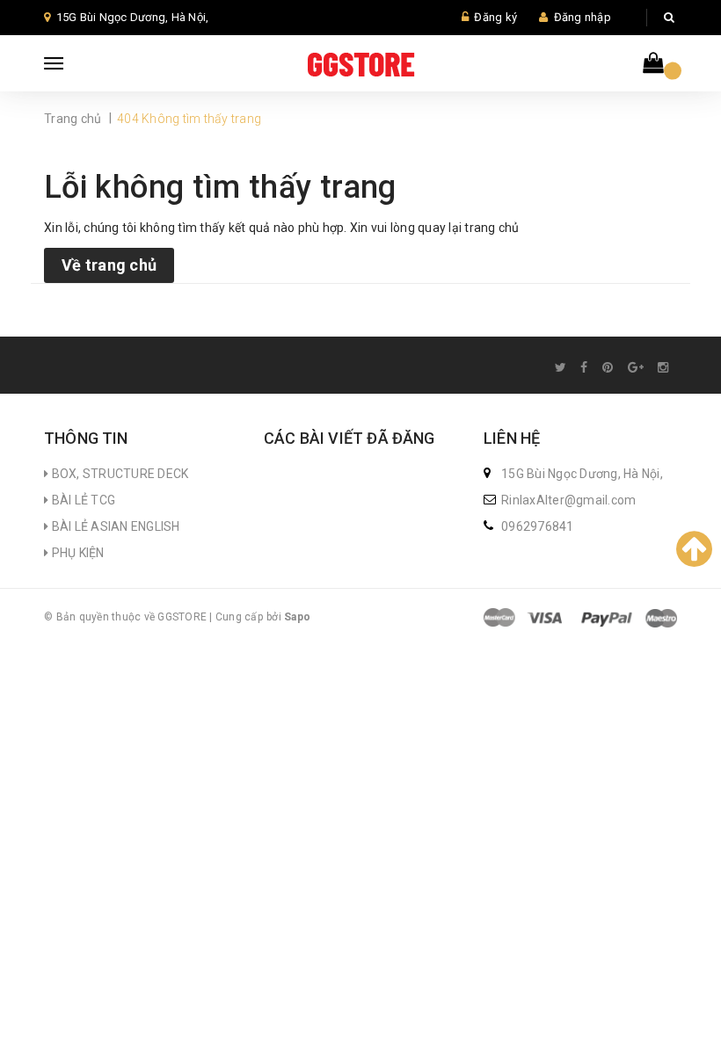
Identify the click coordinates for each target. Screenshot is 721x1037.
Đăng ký (495, 17)
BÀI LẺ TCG (81, 500)
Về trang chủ (109, 265)
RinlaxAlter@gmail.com (568, 500)
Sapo (297, 617)
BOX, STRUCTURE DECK (118, 474)
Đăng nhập (582, 17)
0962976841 (537, 526)
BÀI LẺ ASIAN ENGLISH (113, 526)
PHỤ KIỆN (76, 553)
